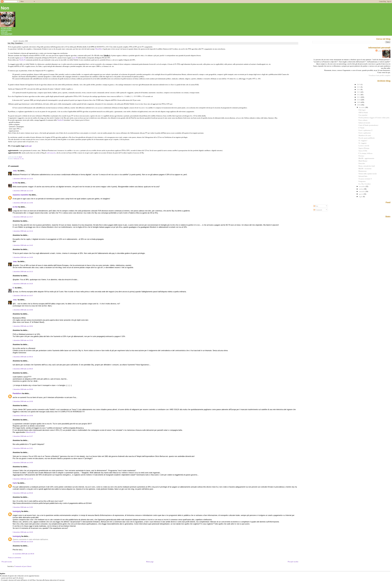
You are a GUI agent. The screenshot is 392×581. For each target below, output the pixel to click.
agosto (361, 194)
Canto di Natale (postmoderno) (368, 125)
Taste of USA (363, 151)
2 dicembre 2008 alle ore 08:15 (23, 357)
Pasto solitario (363, 120)
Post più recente (7, 561)
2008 (359, 105)
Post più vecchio (293, 561)
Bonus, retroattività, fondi (367, 166)
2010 (359, 100)
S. (13, 288)
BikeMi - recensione (365, 168)
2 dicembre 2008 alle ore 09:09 (23, 389)
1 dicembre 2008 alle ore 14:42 (23, 245)
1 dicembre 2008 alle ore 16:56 (23, 310)
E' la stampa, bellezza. (366, 153)
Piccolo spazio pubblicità (367, 138)
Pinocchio (362, 163)
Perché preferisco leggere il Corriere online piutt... (374, 117)
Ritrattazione (363, 171)
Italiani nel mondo (364, 123)
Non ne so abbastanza (8, 15)
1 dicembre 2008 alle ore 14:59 (23, 257)
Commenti (318, 210)
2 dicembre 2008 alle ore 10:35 (23, 415)
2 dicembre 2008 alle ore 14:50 (23, 462)
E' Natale (361, 128)
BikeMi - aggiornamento (366, 158)
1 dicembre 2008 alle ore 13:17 (23, 217)
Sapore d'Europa (364, 148)
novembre (362, 186)
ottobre (361, 189)
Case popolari (363, 115)
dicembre (362, 107)
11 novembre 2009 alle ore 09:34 (23, 554)
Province (361, 156)
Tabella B (22, 60)
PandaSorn (17, 393)
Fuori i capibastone (365, 133)
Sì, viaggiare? (363, 140)
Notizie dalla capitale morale (368, 173)
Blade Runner (363, 161)
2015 (359, 87)
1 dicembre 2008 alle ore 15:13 (23, 271)
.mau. (15, 171)
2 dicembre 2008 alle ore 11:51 (23, 448)
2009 (359, 102)
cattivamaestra (51, 153)
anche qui (28, 146)
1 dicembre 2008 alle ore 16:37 (23, 295)
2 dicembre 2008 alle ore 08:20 (23, 369)
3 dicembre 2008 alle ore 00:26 (23, 493)
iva (20, 158)
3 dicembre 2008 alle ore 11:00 (23, 507)
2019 (359, 84)
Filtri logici (362, 110)
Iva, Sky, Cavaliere (15, 43)
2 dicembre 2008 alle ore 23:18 (23, 479)
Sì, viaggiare (363, 143)
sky (23, 158)
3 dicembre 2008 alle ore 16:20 (23, 532)
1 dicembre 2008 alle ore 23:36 (23, 340)
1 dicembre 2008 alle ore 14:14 (23, 231)
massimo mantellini (21, 195)
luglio (361, 196)
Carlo (15, 483)
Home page (150, 561)
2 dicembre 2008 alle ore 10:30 (23, 401)
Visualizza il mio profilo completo (379, 75)
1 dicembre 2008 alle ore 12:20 (23, 190)
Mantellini (98, 49)
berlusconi (16, 158)
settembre (362, 191)
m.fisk (15, 183)
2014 (359, 89)
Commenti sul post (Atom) (22, 566)
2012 (359, 94)
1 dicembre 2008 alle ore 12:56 (23, 203)
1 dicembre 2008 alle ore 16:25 (23, 283)
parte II (22, 58)
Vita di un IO (30, 432)
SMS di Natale (363, 112)
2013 (359, 92)
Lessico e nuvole (364, 145)
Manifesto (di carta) (365, 135)
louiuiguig (17, 511)
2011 (359, 97)
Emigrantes (362, 181)
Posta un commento (14, 557)
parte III (75, 58)
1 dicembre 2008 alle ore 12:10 (23, 178)
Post (316, 206)
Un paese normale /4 (365, 179)
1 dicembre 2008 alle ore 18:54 (23, 326)
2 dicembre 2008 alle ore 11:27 (23, 436)
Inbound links (363, 176)
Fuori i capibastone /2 (365, 130)
